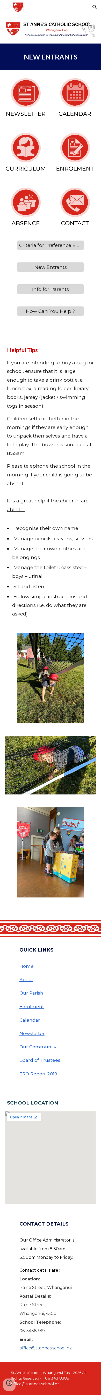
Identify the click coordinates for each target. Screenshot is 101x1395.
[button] (6, 7)
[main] (50, 57)
